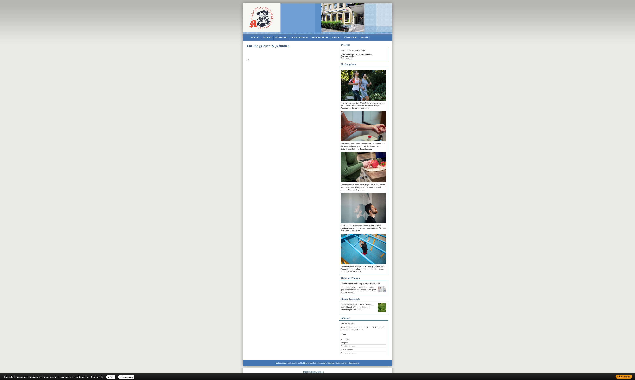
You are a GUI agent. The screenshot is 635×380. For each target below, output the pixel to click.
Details (110, 377)
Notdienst (336, 37)
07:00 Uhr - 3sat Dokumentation (357, 54)
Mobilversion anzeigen (313, 372)
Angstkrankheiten (348, 346)
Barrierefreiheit (310, 363)
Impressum (322, 363)
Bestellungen (281, 37)
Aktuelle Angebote (320, 37)
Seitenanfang (354, 363)
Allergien (344, 343)
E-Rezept (267, 37)
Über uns (255, 37)
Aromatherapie (347, 349)
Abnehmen (345, 339)
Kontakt (364, 37)
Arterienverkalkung (348, 353)
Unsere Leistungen (299, 37)
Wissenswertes (350, 37)
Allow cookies (624, 376)
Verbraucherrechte (295, 363)
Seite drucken (341, 363)
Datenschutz (281, 363)
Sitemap (331, 363)
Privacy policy (126, 377)
